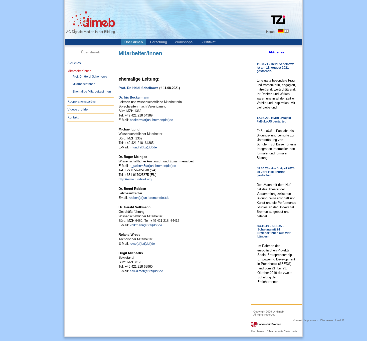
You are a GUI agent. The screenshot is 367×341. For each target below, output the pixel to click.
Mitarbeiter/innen (79, 71)
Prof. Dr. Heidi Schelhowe (89, 76)
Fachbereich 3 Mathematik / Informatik (274, 331)
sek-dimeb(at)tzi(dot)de (146, 271)
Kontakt (73, 117)
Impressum (311, 320)
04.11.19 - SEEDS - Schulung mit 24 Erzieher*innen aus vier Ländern (274, 231)
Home (270, 32)
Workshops (183, 42)
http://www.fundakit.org (135, 179)
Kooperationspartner (81, 101)
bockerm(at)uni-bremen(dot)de (151, 120)
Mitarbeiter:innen (83, 84)
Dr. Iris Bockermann (134, 97)
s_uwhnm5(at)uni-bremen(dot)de (153, 166)
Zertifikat (208, 42)
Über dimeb (133, 42)
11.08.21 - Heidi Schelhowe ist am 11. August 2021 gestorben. (275, 67)
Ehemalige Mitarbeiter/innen (91, 91)
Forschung (158, 42)
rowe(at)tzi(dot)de (142, 243)
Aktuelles (74, 63)
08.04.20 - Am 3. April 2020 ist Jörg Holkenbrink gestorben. (276, 172)
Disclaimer (326, 320)
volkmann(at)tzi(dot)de (146, 225)
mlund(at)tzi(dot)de (143, 147)
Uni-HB (339, 320)
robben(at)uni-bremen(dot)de (149, 198)
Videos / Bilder (78, 109)
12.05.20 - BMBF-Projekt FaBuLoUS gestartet (274, 119)
